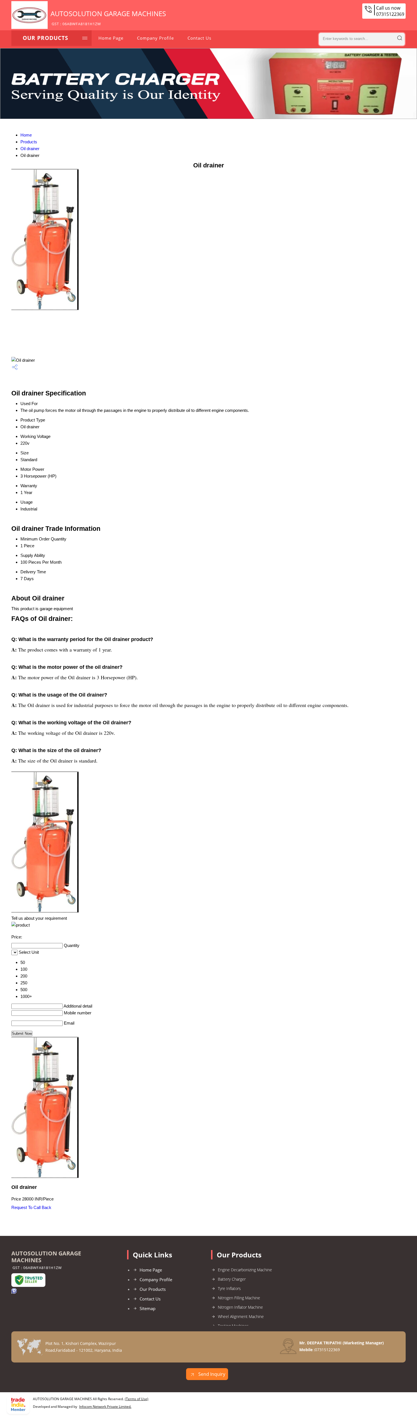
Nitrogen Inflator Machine (240, 1307)
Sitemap (147, 1308)
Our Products (45, 38)
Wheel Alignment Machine (241, 1316)
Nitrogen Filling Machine (239, 1297)
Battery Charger (232, 1279)
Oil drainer (29, 148)
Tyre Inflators (229, 1288)
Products (28, 141)
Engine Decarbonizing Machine (245, 1269)
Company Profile (155, 38)
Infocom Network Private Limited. (105, 1406)
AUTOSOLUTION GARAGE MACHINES (108, 17)
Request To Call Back (31, 1207)
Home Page (110, 38)
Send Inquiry (211, 1374)
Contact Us (199, 38)
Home (26, 135)
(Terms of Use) (136, 1398)
